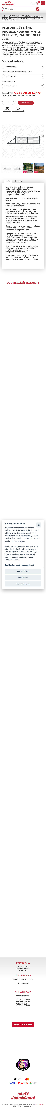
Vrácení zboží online (23, 1024)
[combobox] (18, 9)
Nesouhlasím (23, 578)
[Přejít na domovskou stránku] (8, 4)
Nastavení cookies (23, 584)
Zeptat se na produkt (18, 111)
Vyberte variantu (10, 67)
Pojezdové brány (13, 15)
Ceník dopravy (7, 111)
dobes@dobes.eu (23, 996)
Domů (4, 15)
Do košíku (26, 103)
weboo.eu (39, 1105)
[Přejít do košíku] (37, 4)
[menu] (43, 3)
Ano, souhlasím (23, 572)
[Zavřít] (38, 524)
